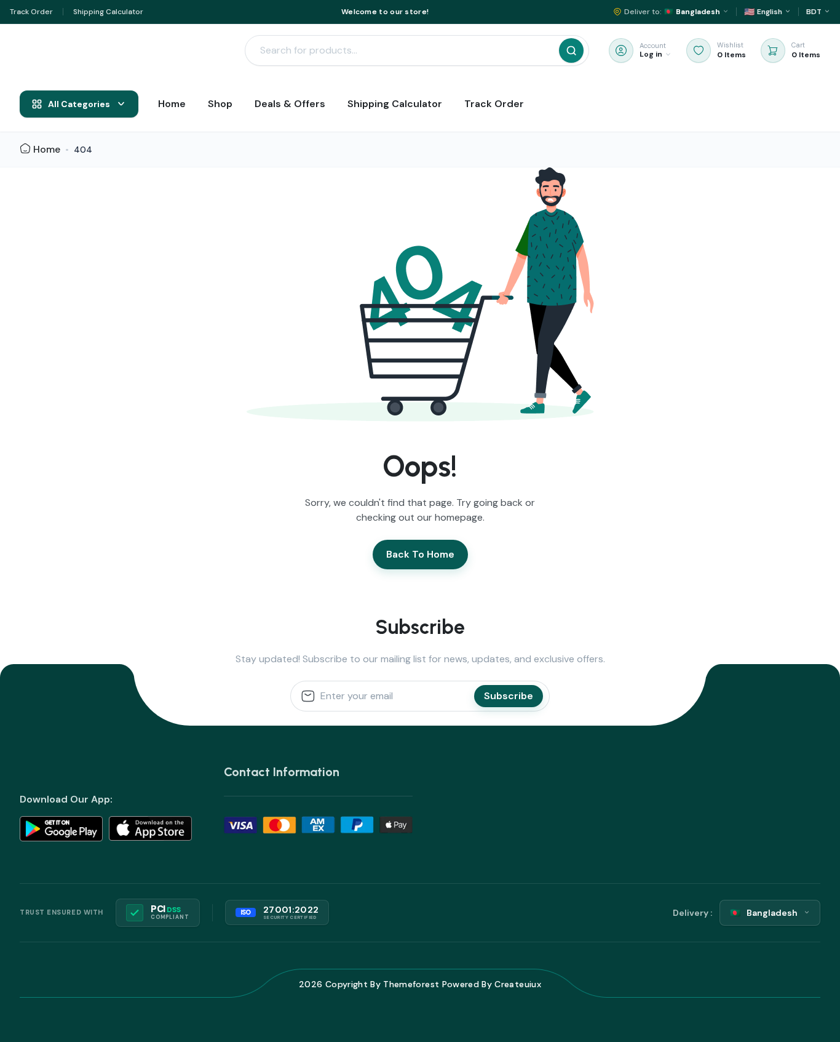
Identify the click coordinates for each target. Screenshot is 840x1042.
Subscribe (508, 695)
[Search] (571, 50)
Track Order (31, 12)
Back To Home (420, 554)
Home (46, 149)
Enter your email (356, 696)
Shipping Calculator (108, 12)
